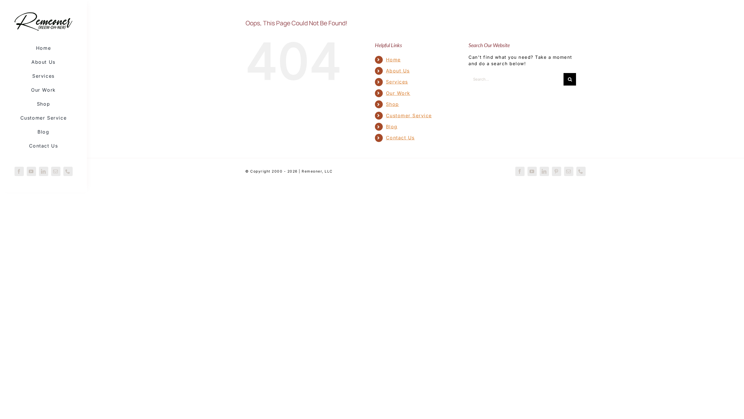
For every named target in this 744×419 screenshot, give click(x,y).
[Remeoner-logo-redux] (43, 12)
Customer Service (409, 115)
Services (397, 82)
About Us (398, 71)
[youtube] (31, 171)
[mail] (55, 171)
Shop (392, 104)
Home (393, 60)
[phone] (68, 171)
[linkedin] (43, 171)
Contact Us (400, 138)
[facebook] (19, 171)
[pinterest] (556, 171)
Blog (392, 126)
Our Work (398, 93)
